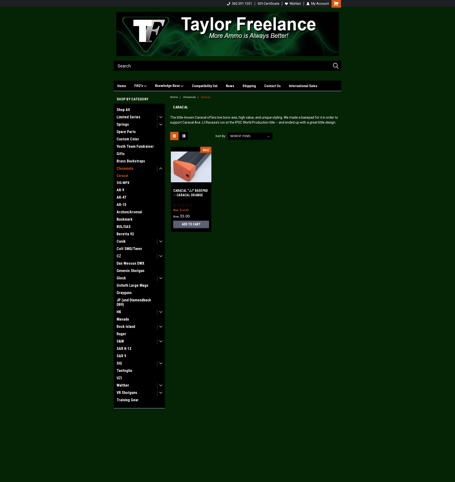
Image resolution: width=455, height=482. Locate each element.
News (230, 86)
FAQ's (139, 86)
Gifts (121, 154)
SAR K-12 (124, 348)
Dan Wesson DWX (130, 263)
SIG (119, 363)
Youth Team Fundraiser (135, 146)
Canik (121, 241)
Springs (123, 124)
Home (121, 86)
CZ (119, 256)
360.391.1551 (242, 3)
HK (119, 312)
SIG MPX (123, 183)
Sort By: (220, 136)
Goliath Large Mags (132, 285)
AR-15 (121, 204)
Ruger (121, 334)
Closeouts (125, 168)
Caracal (122, 176)
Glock (121, 278)
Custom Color (128, 139)
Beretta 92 (125, 234)
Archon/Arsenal (129, 212)
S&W (120, 341)
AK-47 (121, 197)
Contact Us (272, 86)
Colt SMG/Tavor (129, 248)
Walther (123, 385)
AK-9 (120, 190)
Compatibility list (205, 86)
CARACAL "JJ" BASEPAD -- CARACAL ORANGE (190, 193)
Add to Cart (191, 224)
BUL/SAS (124, 226)
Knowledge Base (168, 86)
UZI (119, 378)
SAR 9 (121, 356)
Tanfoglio (124, 370)
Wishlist (295, 3)
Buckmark (124, 219)
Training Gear (128, 400)
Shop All (123, 109)
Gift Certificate (268, 3)
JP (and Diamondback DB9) (134, 302)
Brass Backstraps (131, 161)
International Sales (303, 86)
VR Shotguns (127, 392)
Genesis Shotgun (130, 270)
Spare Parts (126, 131)
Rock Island (126, 326)
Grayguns (124, 292)
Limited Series (128, 117)
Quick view (191, 184)
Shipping (249, 86)
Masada (123, 319)
